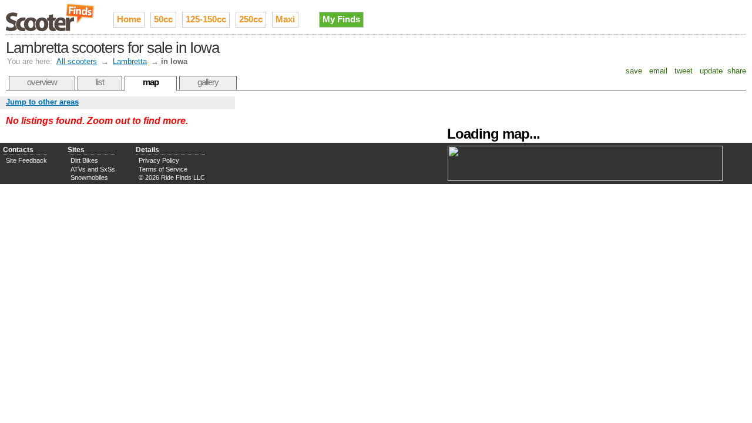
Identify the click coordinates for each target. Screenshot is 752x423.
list (100, 82)
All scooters (76, 61)
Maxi (285, 19)
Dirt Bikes (84, 160)
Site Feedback (26, 160)
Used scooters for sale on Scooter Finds (51, 17)
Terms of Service (163, 169)
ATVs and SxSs (92, 169)
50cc (163, 19)
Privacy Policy (159, 160)
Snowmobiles (89, 177)
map (151, 82)
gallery (208, 82)
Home (129, 19)
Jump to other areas (42, 102)
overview (42, 82)
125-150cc (206, 19)
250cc (251, 19)
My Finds (341, 19)
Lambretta (130, 61)
